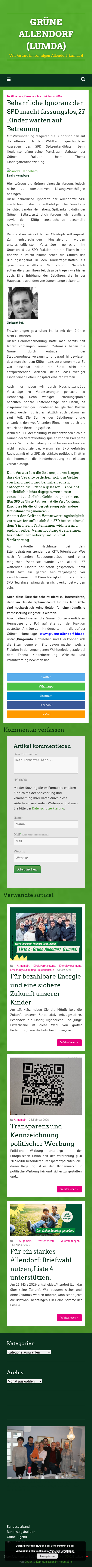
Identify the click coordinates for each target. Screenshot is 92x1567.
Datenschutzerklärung (48, 808)
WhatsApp (46, 686)
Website (19, 851)
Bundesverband (18, 1526)
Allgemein (16, 96)
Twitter (46, 677)
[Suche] (83, 79)
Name (18, 817)
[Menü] (8, 79)
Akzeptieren (47, 1556)
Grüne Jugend (17, 1537)
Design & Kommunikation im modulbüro (48, 1561)
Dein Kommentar (26, 754)
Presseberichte (32, 96)
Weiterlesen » (69, 1042)
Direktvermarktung (44, 965)
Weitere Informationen (61, 1550)
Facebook (46, 705)
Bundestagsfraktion (21, 1531)
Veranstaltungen (70, 1240)
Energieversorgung (70, 965)
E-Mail (46, 714)
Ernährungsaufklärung (23, 969)
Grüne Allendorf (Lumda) (46, 34)
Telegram (46, 695)
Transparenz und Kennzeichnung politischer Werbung (42, 1135)
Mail (31, 834)
